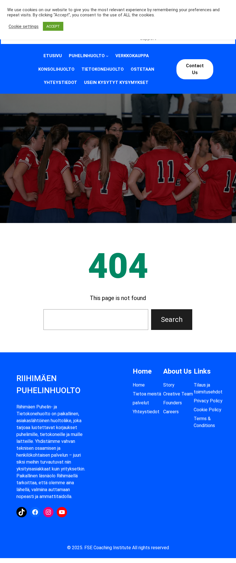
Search (172, 320)
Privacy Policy (208, 400)
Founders (172, 403)
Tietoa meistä (147, 394)
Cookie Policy (207, 409)
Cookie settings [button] (24, 26)
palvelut (141, 403)
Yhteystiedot (146, 411)
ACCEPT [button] (53, 26)
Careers (171, 411)
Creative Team (178, 394)
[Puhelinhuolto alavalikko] (107, 56)
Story (168, 385)
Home (139, 385)
